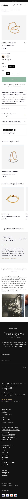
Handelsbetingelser (8, 435)
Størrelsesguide (7, 432)
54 (17, 73)
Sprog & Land (5, 490)
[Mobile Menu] (24, 5)
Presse (4, 417)
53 (13, 73)
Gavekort (5, 465)
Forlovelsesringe (7, 445)
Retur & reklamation (9, 437)
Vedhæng (5, 457)
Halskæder (5, 460)
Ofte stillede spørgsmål (10, 427)
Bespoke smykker (8, 422)
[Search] (21, 5)
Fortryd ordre (6, 440)
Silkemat (11, 66)
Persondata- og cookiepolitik (10, 485)
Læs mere (19, 255)
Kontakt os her (17, 86)
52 (8, 73)
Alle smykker (4, 9)
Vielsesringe (6, 447)
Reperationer (6, 419)
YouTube (5, 475)
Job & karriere (7, 414)
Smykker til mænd (8, 462)
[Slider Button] (24, 238)
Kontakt (4, 412)
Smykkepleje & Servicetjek (11, 430)
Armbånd (5, 455)
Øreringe (5, 452)
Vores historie (6, 409)
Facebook (5, 470)
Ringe (4, 450)
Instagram (5, 473)
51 (3, 73)
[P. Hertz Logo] (5, 5)
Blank (4, 66)
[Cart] (17, 5)
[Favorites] (13, 5)
